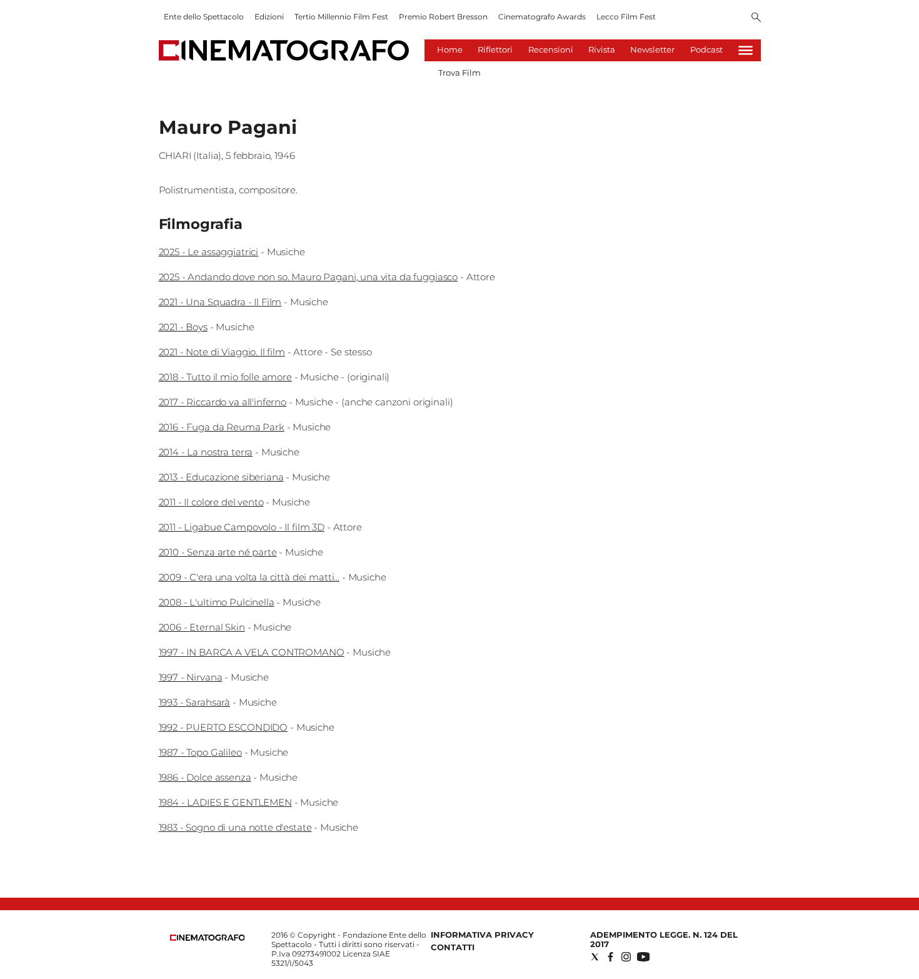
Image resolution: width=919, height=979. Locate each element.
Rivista (601, 49)
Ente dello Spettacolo (204, 16)
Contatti (453, 947)
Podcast (706, 49)
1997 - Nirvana (191, 677)
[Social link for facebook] (610, 956)
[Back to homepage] (207, 938)
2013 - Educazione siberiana (221, 477)
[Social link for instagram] (626, 956)
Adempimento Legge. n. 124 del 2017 (664, 939)
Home (450, 49)
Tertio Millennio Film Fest (341, 16)
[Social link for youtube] (643, 956)
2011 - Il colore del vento (211, 502)
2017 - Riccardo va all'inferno (223, 402)
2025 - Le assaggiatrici (209, 252)
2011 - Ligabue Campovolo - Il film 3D (241, 527)
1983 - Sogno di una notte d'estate (235, 827)
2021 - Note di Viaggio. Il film (222, 352)
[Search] (756, 18)
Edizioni (269, 16)
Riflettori (495, 49)
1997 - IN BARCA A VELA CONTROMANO (251, 652)
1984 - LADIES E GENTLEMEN (225, 802)
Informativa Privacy (482, 935)
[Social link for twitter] (595, 956)
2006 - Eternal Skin (202, 627)
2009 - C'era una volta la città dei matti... (249, 577)
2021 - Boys (183, 327)
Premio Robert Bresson (443, 16)
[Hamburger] (745, 50)
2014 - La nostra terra (206, 452)
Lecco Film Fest (626, 16)
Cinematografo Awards (542, 16)
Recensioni (550, 49)
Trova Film (459, 73)
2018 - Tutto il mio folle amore (225, 377)
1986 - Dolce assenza (205, 777)
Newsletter (652, 49)
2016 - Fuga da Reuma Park (221, 427)
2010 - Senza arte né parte (218, 552)
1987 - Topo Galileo (200, 752)
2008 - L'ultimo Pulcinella (216, 602)
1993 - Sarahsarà (195, 702)
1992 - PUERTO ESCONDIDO (223, 727)
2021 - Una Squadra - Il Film (220, 302)
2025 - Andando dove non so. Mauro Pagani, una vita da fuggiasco (308, 277)
